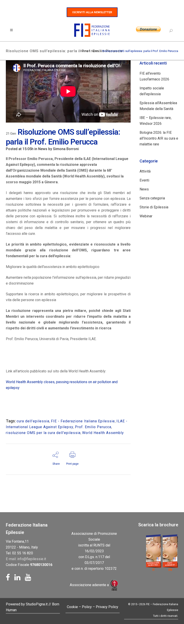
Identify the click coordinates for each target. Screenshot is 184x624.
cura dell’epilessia (33, 421)
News (95, 51)
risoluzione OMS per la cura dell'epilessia (43, 433)
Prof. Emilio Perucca (93, 427)
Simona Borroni (66, 149)
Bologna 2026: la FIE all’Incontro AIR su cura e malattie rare (159, 138)
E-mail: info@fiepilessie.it (26, 559)
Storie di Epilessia (154, 207)
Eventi (144, 180)
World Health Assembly (103, 433)
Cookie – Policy (79, 607)
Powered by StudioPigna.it (27, 604)
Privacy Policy (107, 607)
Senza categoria (152, 198)
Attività (145, 171)
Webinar (146, 216)
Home (84, 51)
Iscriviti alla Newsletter (92, 12)
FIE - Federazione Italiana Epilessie (83, 421)
